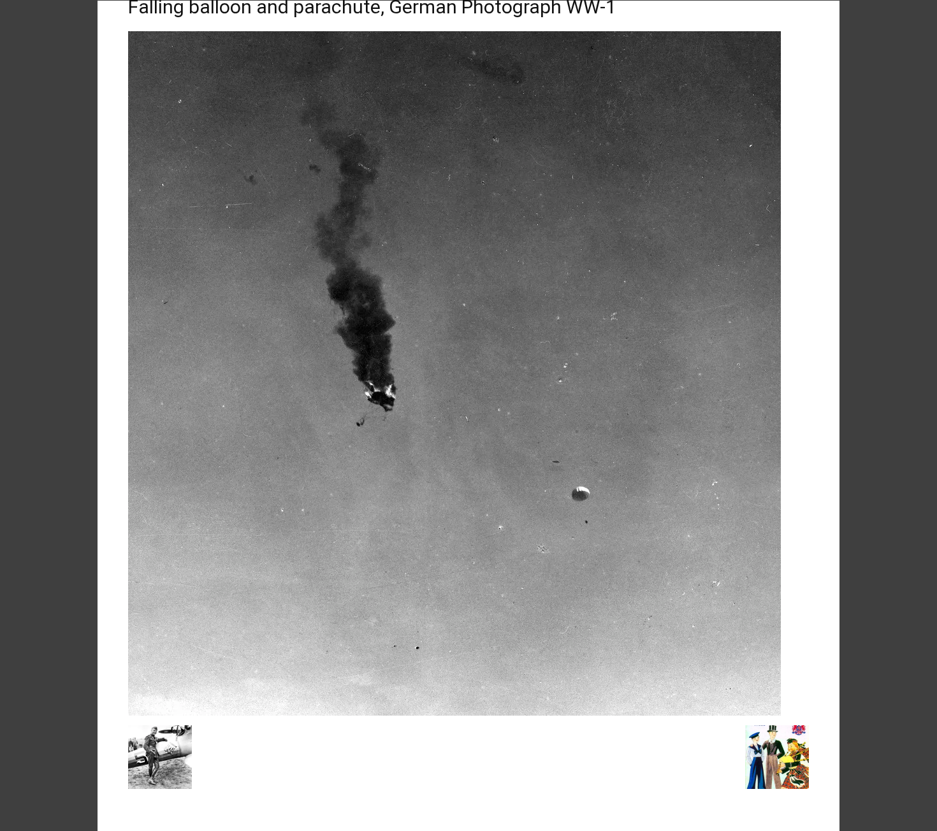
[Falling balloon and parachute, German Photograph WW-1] (454, 712)
